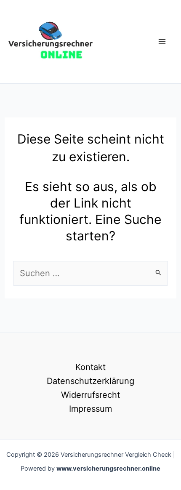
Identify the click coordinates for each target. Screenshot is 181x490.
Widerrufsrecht (90, 395)
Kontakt (90, 367)
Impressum (90, 409)
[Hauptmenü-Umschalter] (162, 41)
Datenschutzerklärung (90, 381)
